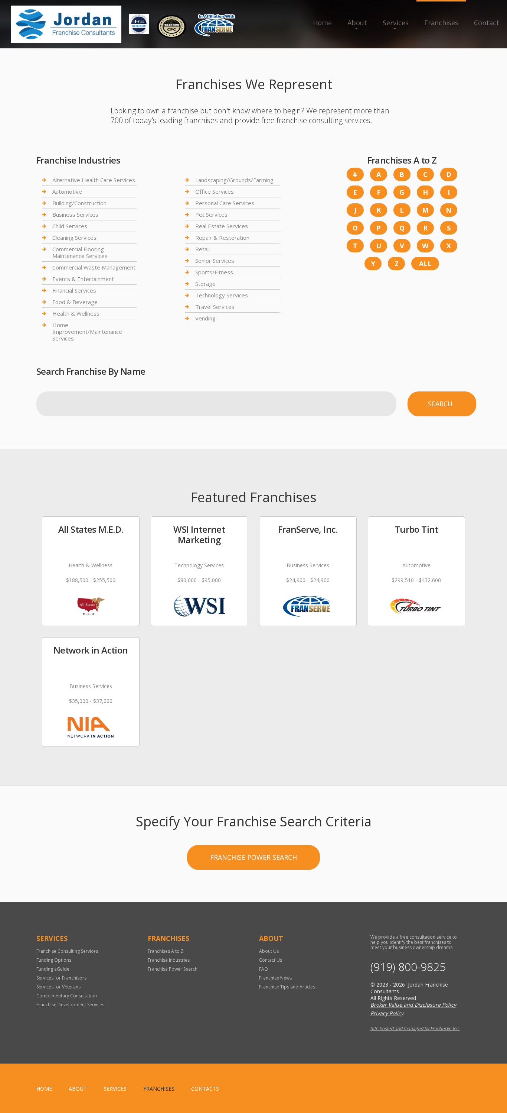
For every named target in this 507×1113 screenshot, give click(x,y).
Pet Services (211, 214)
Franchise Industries (169, 960)
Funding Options (53, 960)
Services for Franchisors (61, 978)
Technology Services (221, 295)
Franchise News (275, 978)
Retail (202, 249)
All (425, 263)
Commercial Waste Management (93, 267)
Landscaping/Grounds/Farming (234, 180)
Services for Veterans (58, 987)
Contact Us (270, 960)
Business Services (75, 214)
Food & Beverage (75, 302)
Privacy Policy (386, 1013)
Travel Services (215, 306)
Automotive (67, 191)
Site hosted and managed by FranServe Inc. (414, 1028)
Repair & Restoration (222, 237)
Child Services (69, 226)
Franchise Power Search (253, 857)
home (44, 1088)
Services (396, 22)
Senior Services (214, 260)
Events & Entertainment (83, 279)
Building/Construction (79, 203)
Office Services (214, 191)
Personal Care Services (224, 203)
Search (440, 403)
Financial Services (74, 290)
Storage (205, 283)
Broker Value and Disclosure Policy (413, 1004)
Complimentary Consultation (66, 996)
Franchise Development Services (70, 1004)
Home (322, 22)
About (357, 22)
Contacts (205, 1088)
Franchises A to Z (166, 951)
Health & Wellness (75, 313)
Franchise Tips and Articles (287, 987)
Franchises (441, 22)
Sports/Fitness (214, 272)
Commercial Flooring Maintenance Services (80, 252)
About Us (269, 951)
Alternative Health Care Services (93, 180)
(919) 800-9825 (408, 966)
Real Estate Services (221, 226)
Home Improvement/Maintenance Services (87, 331)
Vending (205, 318)
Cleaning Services (74, 237)
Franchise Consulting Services (67, 951)
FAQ (263, 969)
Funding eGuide (52, 969)
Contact (486, 22)
